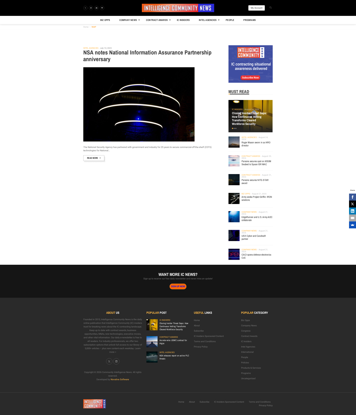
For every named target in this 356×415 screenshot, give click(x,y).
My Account (256, 8)
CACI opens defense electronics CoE (256, 256)
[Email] (352, 217)
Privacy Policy (201, 346)
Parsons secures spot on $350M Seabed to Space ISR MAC (256, 162)
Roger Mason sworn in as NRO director (256, 144)
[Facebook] (352, 197)
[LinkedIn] (352, 211)
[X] (352, 204)
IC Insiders (183, 20)
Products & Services (251, 368)
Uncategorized (248, 378)
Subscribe (199, 331)
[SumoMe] (352, 224)
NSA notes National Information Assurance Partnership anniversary (147, 55)
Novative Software (120, 379)
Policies (245, 362)
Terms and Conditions (205, 341)
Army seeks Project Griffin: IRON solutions (257, 198)
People (230, 20)
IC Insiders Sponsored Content (209, 336)
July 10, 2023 (106, 48)
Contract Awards (157, 20)
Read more (92, 157)
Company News (128, 20)
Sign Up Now (178, 286)
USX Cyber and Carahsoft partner (254, 237)
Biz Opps (105, 20)
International (247, 352)
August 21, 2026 (259, 193)
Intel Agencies (208, 20)
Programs (249, 20)
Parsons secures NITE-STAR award (255, 181)
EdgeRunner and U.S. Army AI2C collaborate (257, 218)
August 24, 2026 (252, 109)
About (197, 325)
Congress (245, 331)
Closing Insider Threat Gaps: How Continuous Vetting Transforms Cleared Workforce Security (249, 118)
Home (85, 26)
